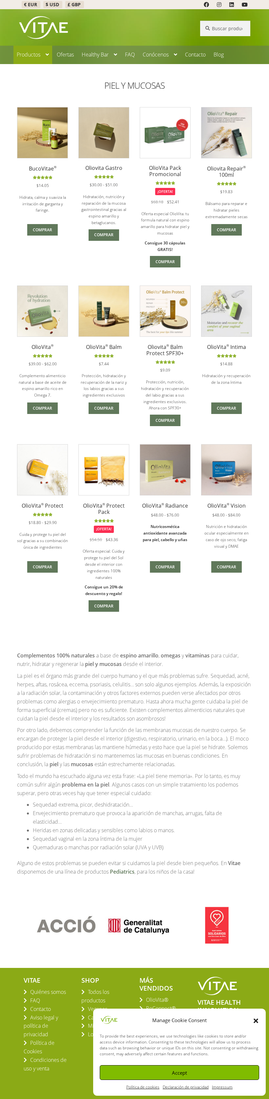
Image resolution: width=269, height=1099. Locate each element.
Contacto (195, 54)
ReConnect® (161, 1008)
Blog (219, 54)
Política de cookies (142, 1087)
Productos (28, 54)
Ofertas (65, 54)
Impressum (222, 1087)
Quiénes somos (48, 992)
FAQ (130, 54)
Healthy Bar (95, 54)
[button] (256, 1020)
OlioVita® (157, 999)
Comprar (42, 230)
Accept (179, 1072)
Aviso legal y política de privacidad (41, 1026)
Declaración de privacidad (186, 1087)
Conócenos (156, 54)
